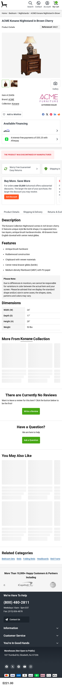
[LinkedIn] (55, 114)
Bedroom (13, 13)
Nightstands (24, 13)
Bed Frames (56, 559)
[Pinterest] (51, 114)
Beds (19, 559)
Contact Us (15, 619)
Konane (15, 103)
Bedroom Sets (8, 559)
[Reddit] (58, 114)
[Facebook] (43, 114)
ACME (11, 99)
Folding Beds (29, 559)
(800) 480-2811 (16, 602)
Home (4, 13)
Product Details (8, 27)
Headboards (43, 559)
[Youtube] (24, 666)
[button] (30, 5)
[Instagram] (30, 666)
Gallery (55, 89)
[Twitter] (47, 114)
